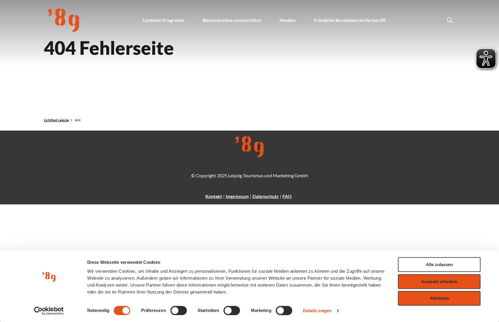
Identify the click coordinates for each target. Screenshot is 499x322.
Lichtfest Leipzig (56, 120)
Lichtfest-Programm (163, 20)
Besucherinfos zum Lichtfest (232, 20)
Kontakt (213, 196)
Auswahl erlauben (439, 281)
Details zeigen (317, 310)
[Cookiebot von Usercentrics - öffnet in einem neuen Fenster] (49, 310)
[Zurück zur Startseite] (64, 20)
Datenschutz (265, 196)
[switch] (178, 310)
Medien (287, 20)
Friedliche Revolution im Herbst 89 (349, 20)
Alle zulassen (439, 264)
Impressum (237, 196)
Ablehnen (439, 298)
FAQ (287, 196)
